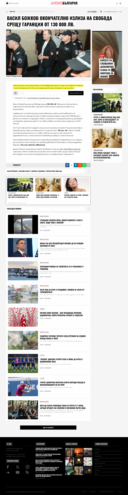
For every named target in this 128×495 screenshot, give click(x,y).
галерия (97, 449)
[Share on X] (72, 165)
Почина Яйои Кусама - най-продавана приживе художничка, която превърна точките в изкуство (61, 314)
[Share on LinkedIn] (76, 165)
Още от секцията (48, 428)
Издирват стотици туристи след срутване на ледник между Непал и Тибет (63, 337)
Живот (96, 452)
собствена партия (72, 149)
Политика (97, 456)
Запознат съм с (37, 98)
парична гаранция (38, 171)
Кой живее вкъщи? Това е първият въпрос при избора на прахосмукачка (106, 155)
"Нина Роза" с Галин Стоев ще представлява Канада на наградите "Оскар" (48, 455)
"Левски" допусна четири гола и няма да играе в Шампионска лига (61, 360)
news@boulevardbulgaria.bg (15, 456)
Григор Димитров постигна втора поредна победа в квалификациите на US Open (62, 383)
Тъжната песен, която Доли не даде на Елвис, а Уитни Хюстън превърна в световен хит (49, 449)
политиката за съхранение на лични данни (43, 98)
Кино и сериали (99, 463)
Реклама (93, 491)
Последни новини (14, 209)
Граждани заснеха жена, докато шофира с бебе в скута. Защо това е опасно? (61, 221)
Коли (96, 473)
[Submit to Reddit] (80, 165)
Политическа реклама (106, 491)
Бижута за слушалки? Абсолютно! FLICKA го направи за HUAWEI (107, 68)
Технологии (98, 466)
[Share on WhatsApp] (84, 165)
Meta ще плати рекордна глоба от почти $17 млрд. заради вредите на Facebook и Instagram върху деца (63, 406)
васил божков (12, 171)
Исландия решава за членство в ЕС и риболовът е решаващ (62, 267)
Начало (83, 491)
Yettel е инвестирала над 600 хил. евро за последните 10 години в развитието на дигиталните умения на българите (107, 122)
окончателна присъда (54, 171)
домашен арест (24, 171)
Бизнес (96, 459)
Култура (97, 470)
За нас (9, 444)
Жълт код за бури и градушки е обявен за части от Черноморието (62, 291)
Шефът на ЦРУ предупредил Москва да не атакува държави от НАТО (61, 244)
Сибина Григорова (12, 450)
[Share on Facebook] (67, 165)
